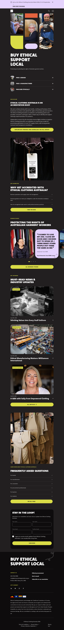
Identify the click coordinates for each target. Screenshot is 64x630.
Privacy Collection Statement (28, 626)
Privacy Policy (34, 624)
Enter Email (15, 529)
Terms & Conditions (24, 624)
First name (14, 521)
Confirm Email (35, 529)
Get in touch (35, 576)
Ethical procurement (38, 573)
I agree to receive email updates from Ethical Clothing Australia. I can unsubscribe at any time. (30, 537)
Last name (34, 521)
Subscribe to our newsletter (40, 579)
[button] (29, 261)
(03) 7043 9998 (14, 576)
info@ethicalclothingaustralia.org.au (19, 578)
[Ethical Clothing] (11, 11)
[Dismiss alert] (53, 2)
